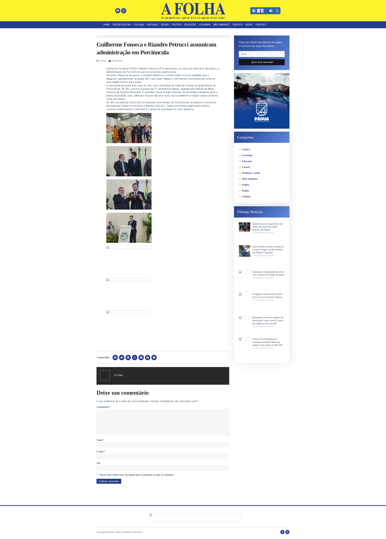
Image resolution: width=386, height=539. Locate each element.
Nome (100, 440)
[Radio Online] (277, 11)
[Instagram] (123, 10)
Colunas (139, 24)
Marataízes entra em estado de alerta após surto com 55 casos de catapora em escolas (267, 320)
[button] (115, 357)
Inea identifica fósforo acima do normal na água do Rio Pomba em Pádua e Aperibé (268, 249)
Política (176, 24)
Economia (204, 24)
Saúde (249, 24)
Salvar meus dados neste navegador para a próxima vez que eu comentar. (136, 474)
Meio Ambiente (222, 24)
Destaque (152, 24)
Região (165, 24)
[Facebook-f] (282, 532)
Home (106, 24)
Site (98, 463)
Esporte (238, 24)
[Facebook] (117, 10)
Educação (190, 24)
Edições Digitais (122, 24)
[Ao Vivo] (254, 11)
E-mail (100, 451)
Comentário (103, 407)
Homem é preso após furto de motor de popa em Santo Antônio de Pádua (267, 227)
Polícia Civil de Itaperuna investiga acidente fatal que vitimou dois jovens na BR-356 (267, 342)
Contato (261, 24)
